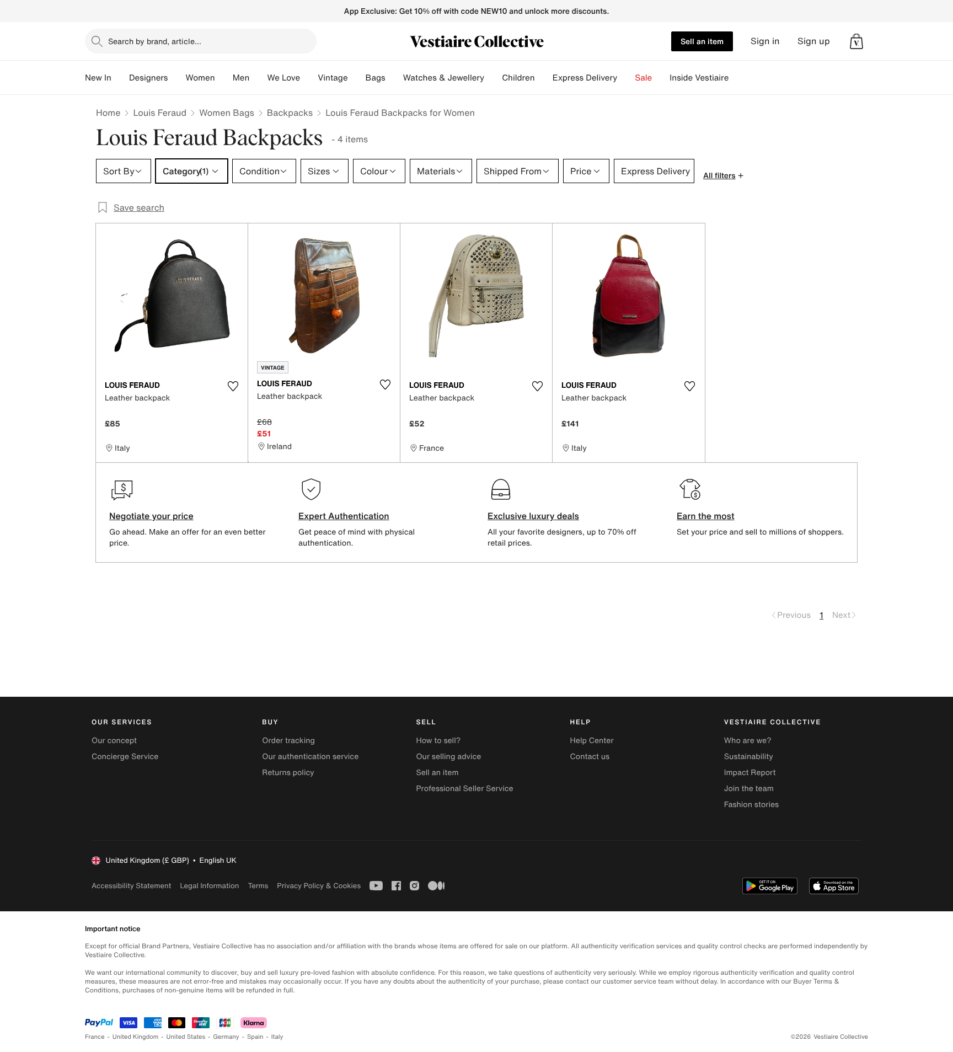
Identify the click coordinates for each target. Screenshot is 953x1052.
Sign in (765, 41)
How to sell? (438, 740)
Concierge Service (125, 756)
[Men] (258, 77)
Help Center (592, 740)
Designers (148, 78)
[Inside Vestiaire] (737, 77)
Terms (258, 885)
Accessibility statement (131, 885)
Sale (643, 78)
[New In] (120, 77)
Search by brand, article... (154, 41)
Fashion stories (751, 804)
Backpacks (290, 112)
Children (518, 78)
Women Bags (226, 112)
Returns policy (288, 772)
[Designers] (176, 77)
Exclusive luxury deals (533, 515)
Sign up (813, 41)
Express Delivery (585, 78)
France (95, 1037)
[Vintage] (356, 77)
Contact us (590, 756)
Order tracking (288, 740)
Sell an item (702, 41)
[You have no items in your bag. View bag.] (856, 41)
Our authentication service (310, 756)
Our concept (114, 740)
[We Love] (308, 77)
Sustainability (748, 756)
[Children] (543, 77)
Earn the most (706, 515)
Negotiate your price (151, 515)
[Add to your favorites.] (232, 386)
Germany (226, 1037)
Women (200, 78)
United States (186, 1037)
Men (241, 78)
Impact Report (750, 772)
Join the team (749, 788)
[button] (856, 41)
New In (98, 78)
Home (108, 112)
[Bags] (394, 77)
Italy (277, 1037)
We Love (283, 78)
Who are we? (748, 740)
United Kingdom (136, 1037)
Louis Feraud (159, 112)
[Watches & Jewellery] (493, 77)
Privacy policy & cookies (319, 885)
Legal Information (209, 885)
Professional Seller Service (464, 788)
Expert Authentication (343, 515)
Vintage (332, 78)
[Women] (223, 77)
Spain (255, 1037)
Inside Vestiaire (699, 78)
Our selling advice (448, 756)
